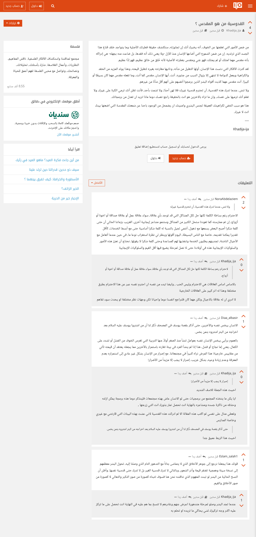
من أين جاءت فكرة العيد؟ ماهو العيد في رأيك (47, 160)
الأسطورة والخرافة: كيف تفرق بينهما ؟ (51, 179)
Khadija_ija (234, 30)
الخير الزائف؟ (70, 189)
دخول (154, 158)
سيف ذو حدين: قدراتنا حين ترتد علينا (54, 170)
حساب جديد (179, 158)
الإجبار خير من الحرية (65, 198)
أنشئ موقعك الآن (68, 134)
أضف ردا (193, 199)
